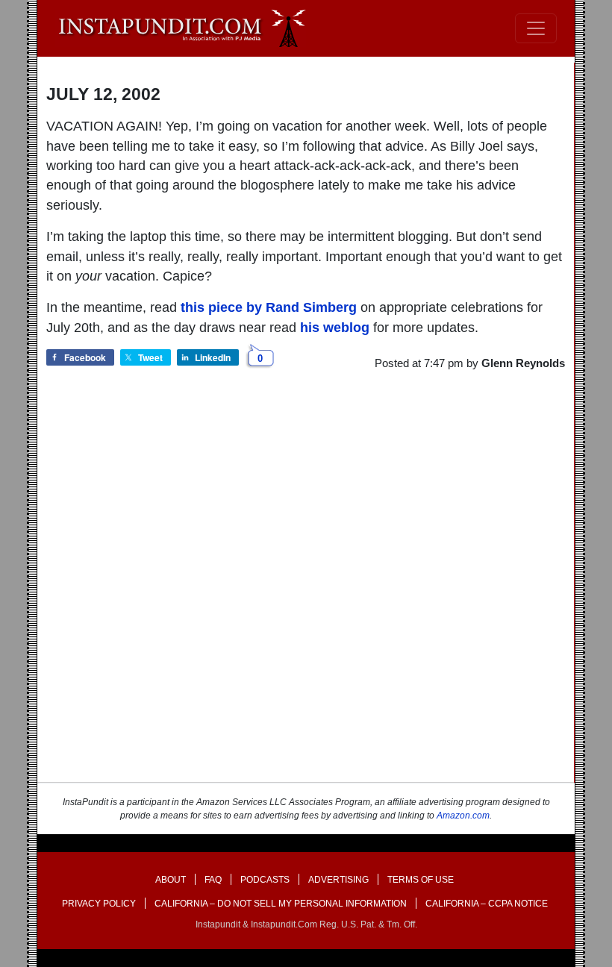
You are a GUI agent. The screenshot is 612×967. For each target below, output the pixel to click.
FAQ (213, 879)
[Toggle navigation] (536, 28)
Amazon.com (463, 815)
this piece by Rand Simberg (269, 307)
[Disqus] (305, 590)
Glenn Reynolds (523, 363)
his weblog (334, 327)
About (170, 879)
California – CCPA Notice (486, 903)
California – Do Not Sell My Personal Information (280, 903)
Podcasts (265, 879)
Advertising (338, 879)
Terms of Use (420, 879)
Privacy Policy (99, 903)
